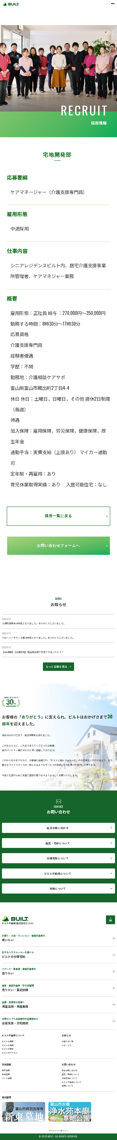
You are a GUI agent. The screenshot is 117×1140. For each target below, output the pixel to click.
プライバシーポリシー (58, 1131)
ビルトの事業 (8, 1045)
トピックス (67, 1045)
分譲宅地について (58, 858)
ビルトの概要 (8, 1041)
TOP (110, 920)
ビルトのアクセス (10, 1052)
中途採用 (6, 1074)
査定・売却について (58, 843)
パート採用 (7, 1078)
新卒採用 (6, 1070)
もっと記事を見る (57, 666)
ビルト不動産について (57, 873)
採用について (58, 888)
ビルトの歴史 (8, 1048)
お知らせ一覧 (67, 1041)
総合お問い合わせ (58, 828)
